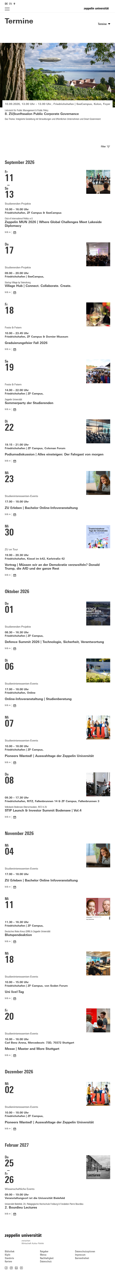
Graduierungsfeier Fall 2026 (26, 343)
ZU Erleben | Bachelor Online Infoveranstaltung (41, 880)
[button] (6, 1268)
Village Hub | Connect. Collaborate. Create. (38, 286)
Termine (19, 21)
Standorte (9, 1258)
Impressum (80, 1255)
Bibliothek (9, 1251)
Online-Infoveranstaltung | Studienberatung (38, 699)
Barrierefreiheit (82, 1258)
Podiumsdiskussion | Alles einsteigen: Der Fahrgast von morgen (54, 454)
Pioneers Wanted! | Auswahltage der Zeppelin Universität (49, 756)
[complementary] (14, 3)
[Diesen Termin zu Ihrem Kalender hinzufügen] (15, 232)
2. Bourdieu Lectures (21, 1207)
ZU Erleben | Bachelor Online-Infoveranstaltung (41, 508)
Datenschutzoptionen (85, 1251)
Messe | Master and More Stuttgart (32, 1049)
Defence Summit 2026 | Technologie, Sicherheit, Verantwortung (54, 642)
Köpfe (7, 1255)
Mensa (43, 1255)
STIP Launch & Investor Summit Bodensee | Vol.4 (43, 810)
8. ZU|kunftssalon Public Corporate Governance (42, 114)
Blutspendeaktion (18, 935)
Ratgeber (44, 1251)
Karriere (8, 1261)
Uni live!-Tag (14, 992)
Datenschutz (46, 1261)
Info (6, 232)
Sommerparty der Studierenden (29, 403)
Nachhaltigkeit (47, 1258)
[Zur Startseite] (97, 10)
